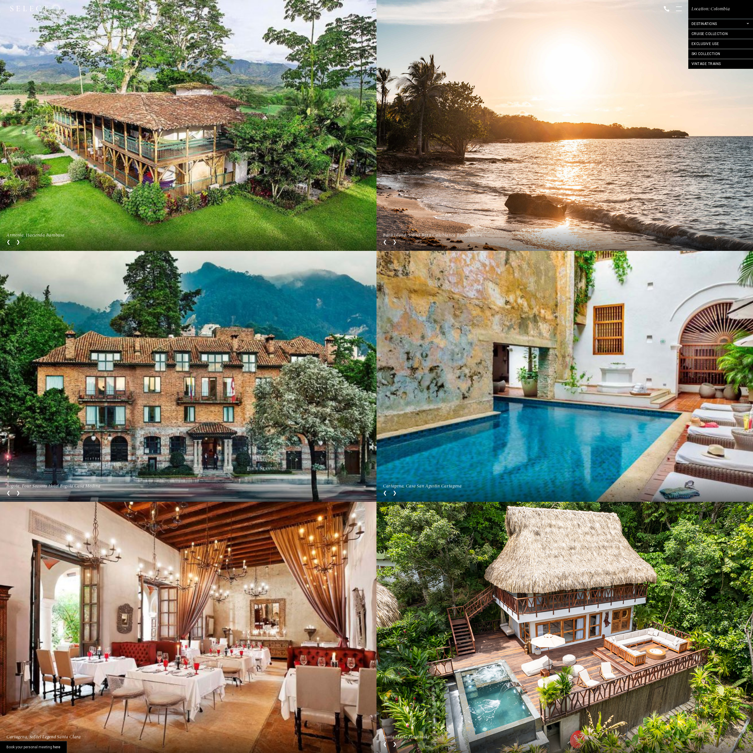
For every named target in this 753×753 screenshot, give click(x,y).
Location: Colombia (711, 9)
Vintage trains (706, 64)
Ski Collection (706, 54)
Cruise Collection (710, 34)
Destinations (704, 24)
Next (18, 242)
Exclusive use (705, 44)
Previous (8, 242)
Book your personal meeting (33, 747)
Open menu (679, 9)
